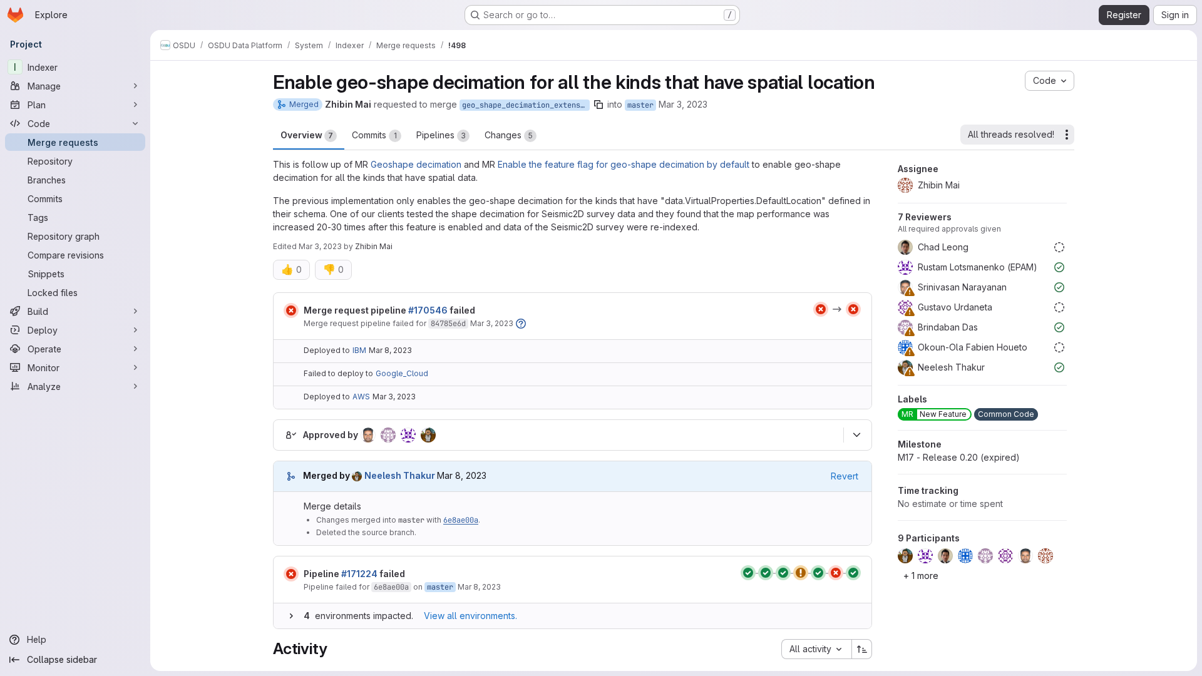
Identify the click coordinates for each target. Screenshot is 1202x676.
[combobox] (816, 649)
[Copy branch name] (598, 104)
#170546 (428, 310)
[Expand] (291, 615)
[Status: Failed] (291, 310)
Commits (374, 135)
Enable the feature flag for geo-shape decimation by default (623, 164)
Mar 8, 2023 (390, 350)
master (640, 105)
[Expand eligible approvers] (856, 435)
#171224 (359, 573)
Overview (306, 135)
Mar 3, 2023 (683, 104)
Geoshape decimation (416, 164)
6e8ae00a (460, 520)
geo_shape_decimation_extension (526, 105)
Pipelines (441, 135)
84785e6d (448, 324)
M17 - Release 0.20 (959, 457)
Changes (509, 135)
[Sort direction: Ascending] (862, 649)
